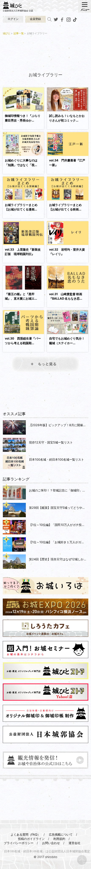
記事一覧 (19, 33)
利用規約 (59, 838)
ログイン (13, 18)
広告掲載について (61, 834)
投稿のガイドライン (31, 838)
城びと (6, 33)
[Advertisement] (45, 52)
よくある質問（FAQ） (25, 834)
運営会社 (74, 843)
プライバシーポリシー (18, 843)
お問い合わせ (51, 843)
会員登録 (35, 18)
